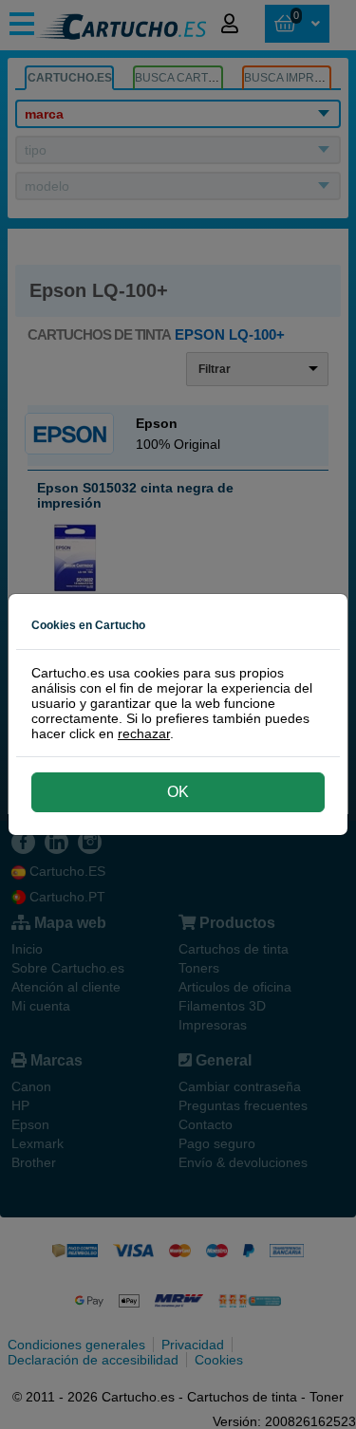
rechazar (144, 733)
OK (178, 792)
